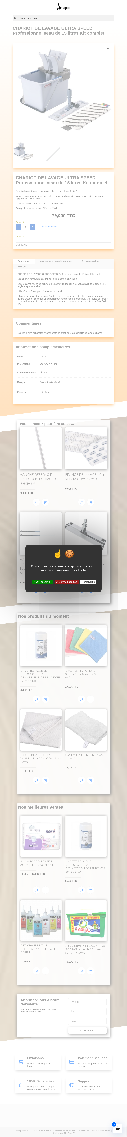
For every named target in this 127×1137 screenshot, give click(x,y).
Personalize (88, 582)
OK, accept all (43, 582)
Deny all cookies (67, 582)
